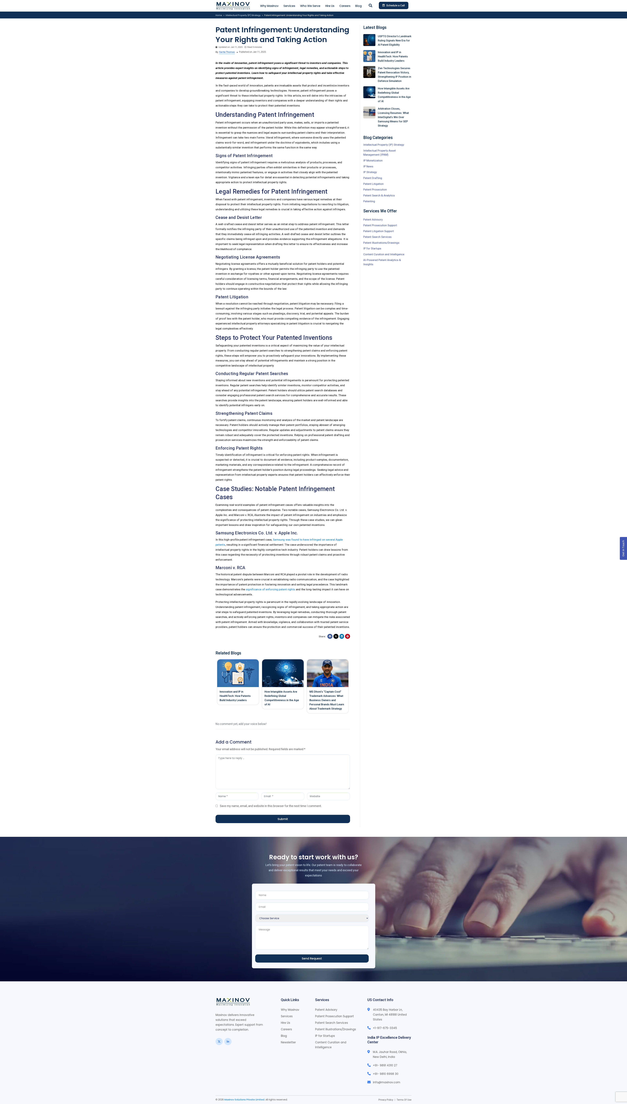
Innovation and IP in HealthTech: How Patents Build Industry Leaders (235, 696)
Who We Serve (310, 6)
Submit (283, 819)
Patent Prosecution (375, 189)
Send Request (312, 958)
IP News (368, 166)
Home (219, 15)
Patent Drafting (372, 178)
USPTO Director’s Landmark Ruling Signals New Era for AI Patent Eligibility (394, 40)
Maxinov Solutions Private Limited (244, 1099)
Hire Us (329, 6)
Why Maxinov (269, 6)
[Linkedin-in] (228, 1041)
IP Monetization (373, 160)
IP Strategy (370, 172)
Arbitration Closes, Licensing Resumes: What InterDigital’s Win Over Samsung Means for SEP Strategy (393, 117)
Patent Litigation (373, 183)
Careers (344, 6)
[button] (329, 636)
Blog (358, 6)
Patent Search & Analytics (379, 195)
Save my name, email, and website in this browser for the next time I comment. (271, 806)
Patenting (369, 201)
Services (289, 6)
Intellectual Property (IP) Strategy (243, 15)
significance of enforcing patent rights (270, 589)
